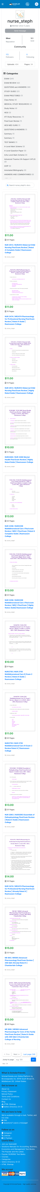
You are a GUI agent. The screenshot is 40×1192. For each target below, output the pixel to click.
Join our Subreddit (9, 1144)
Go (33, 1059)
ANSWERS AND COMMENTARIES (19, 174)
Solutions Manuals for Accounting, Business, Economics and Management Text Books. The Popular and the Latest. (19, 1149)
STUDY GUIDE (12, 91)
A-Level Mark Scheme (14, 146)
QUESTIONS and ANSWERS (17, 87)
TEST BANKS (10, 142)
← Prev (7, 1054)
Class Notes (10, 100)
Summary (9, 134)
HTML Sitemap (9, 1104)
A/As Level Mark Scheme (15, 155)
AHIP (7, 166)
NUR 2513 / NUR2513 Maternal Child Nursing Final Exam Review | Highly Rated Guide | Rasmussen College (20, 390)
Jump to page (8, 1059)
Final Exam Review (13, 121)
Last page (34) (29, 1054)
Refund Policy (7, 1094)
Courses (5, 1157)
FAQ (5, 1120)
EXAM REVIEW (12, 83)
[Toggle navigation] (27, 4)
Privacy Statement (9, 1091)
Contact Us (6, 1099)
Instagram (7, 1133)
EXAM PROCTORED (13, 96)
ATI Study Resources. (14, 117)
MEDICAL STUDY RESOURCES (18, 104)
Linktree (6, 1135)
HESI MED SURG (12, 125)
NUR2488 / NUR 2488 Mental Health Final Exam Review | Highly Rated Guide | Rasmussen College (19, 459)
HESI (7, 112)
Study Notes (10, 108)
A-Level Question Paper (15, 151)
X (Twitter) (7, 1138)
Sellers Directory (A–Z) (12, 1107)
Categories (6, 1159)
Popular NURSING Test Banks (13, 1154)
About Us (5, 1089)
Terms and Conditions (10, 1096)
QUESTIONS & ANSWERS (15, 129)
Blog (3, 1102)
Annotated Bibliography (15, 170)
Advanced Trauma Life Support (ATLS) (20, 160)
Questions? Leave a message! (15, 1123)
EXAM (9, 79)
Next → (17, 1054)
